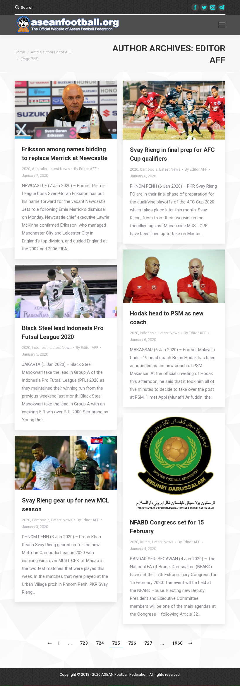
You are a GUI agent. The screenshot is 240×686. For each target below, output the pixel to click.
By (85, 169)
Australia (39, 169)
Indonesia (148, 333)
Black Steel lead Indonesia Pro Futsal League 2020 (63, 332)
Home (20, 52)
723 (84, 643)
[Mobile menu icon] (221, 24)
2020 (26, 169)
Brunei (145, 542)
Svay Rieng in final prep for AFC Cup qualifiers (172, 154)
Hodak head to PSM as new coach (166, 318)
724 (100, 643)
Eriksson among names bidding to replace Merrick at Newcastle (64, 154)
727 (148, 643)
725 (116, 643)
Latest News (59, 169)
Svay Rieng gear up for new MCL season (65, 505)
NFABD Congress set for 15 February (167, 527)
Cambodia (148, 169)
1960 (177, 643)
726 (132, 643)
